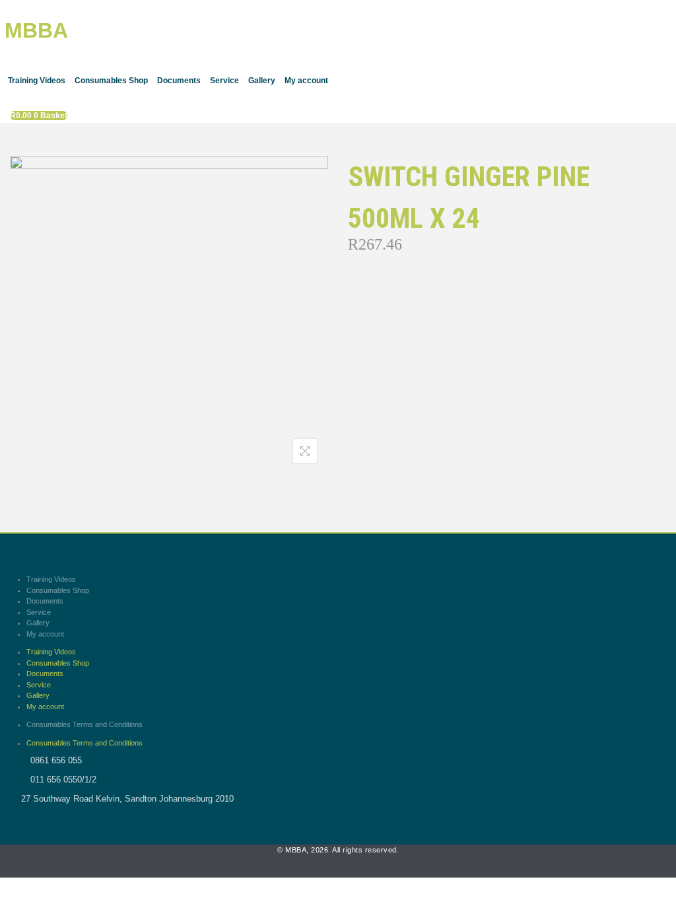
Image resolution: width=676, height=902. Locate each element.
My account (306, 80)
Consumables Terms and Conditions (84, 724)
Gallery (261, 80)
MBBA (36, 30)
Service (224, 80)
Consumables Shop (111, 80)
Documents (179, 80)
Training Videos (36, 80)
